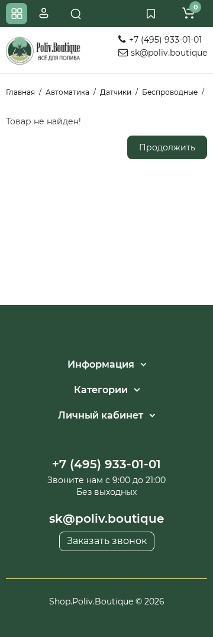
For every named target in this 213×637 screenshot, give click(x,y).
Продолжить (167, 147)
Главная (20, 92)
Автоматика (67, 92)
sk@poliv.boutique (167, 52)
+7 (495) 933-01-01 (164, 39)
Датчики (115, 92)
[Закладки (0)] (150, 13)
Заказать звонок (107, 540)
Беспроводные (170, 92)
